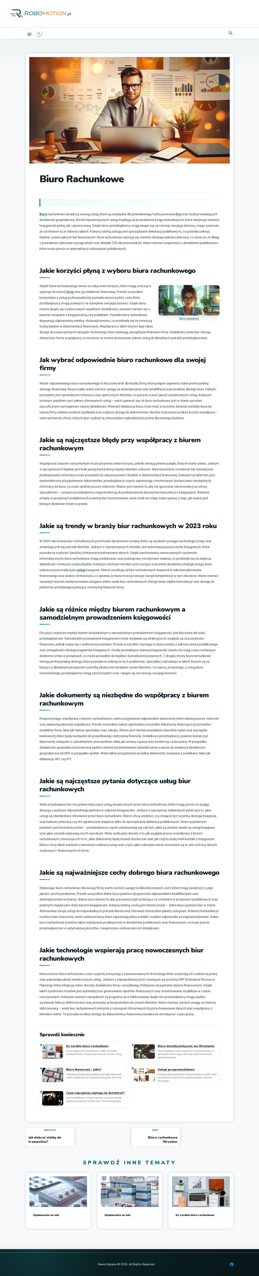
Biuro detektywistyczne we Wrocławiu (186, 1046)
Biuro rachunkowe (189, 318)
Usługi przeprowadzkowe (176, 1069)
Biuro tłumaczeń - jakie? (83, 1069)
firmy (70, 292)
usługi (81, 570)
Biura (43, 214)
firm (178, 214)
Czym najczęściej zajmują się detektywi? (95, 1093)
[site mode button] (39, 33)
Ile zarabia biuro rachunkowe (87, 1046)
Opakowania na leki (46, 1215)
